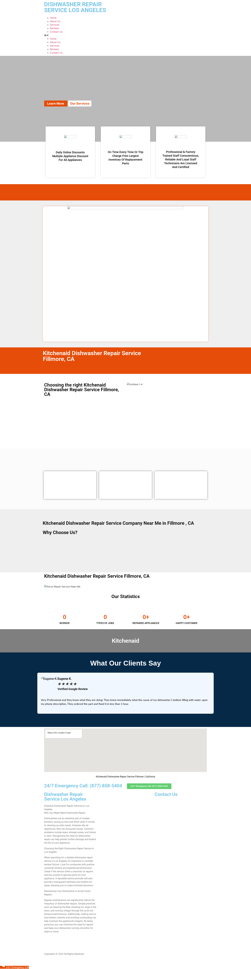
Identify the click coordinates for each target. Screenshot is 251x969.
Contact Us (56, 31)
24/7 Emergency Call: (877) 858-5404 (83, 785)
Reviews (54, 28)
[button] (125, 35)
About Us (55, 21)
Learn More (55, 103)
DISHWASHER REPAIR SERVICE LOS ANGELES (75, 7)
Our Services (79, 103)
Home (53, 17)
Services (54, 24)
